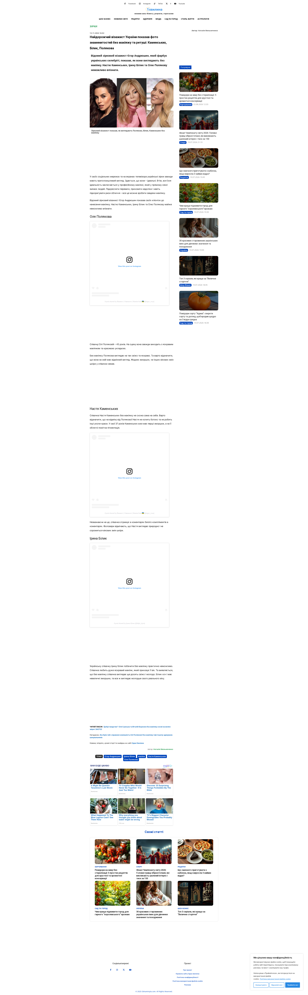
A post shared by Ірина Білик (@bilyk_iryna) (129, 623)
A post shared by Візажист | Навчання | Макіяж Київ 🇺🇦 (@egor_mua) (129, 301)
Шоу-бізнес (185, 285)
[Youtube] (175, 4)
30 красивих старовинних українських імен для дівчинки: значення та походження (198, 243)
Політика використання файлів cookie (275, 979)
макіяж (141, 756)
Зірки (93, 26)
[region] (276, 972)
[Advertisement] (131, 155)
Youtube (182, 4)
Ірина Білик (129, 756)
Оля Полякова (131, 759)
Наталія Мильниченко (208, 31)
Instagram (147, 4)
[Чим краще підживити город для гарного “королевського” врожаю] (198, 193)
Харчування (186, 104)
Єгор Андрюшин (113, 756)
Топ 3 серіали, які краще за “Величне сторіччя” (191, 913)
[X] (167, 4)
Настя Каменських (157, 756)
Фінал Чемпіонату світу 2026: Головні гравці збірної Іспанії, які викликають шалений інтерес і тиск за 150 (198, 136)
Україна (183, 250)
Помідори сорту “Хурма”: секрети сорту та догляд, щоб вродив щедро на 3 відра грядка (197, 316)
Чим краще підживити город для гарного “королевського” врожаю (112, 913)
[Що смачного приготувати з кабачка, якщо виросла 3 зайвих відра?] (198, 158)
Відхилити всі (276, 985)
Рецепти (184, 177)
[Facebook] (125, 4)
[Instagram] (140, 4)
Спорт (183, 142)
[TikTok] (155, 4)
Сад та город (186, 212)
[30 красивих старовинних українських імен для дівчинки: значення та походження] (198, 228)
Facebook (132, 4)
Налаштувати (260, 985)
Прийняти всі (292, 985)
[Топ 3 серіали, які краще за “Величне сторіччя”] (198, 265)
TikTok (160, 4)
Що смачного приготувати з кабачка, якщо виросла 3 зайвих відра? (194, 873)
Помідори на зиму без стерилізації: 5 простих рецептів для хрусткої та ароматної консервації (197, 98)
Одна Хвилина (138, 743)
